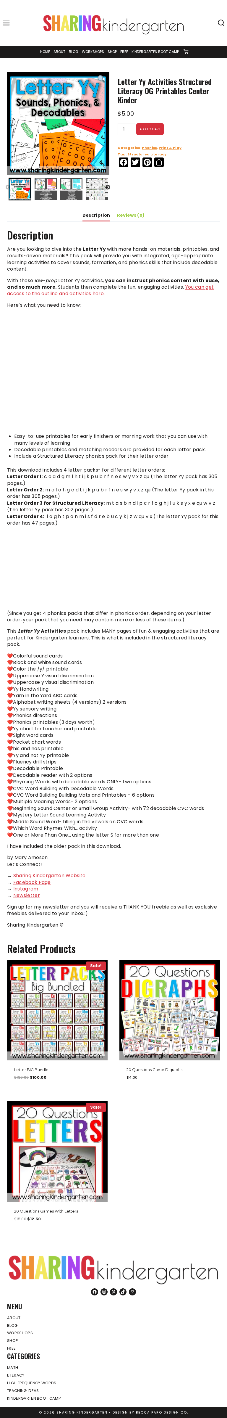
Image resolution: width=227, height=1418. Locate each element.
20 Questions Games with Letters (46, 1211)
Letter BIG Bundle (31, 1069)
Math (12, 1367)
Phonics (149, 147)
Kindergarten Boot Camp (155, 51)
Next (108, 187)
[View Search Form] (221, 23)
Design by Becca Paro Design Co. (150, 1412)
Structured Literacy (146, 154)
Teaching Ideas (23, 1390)
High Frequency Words (31, 1383)
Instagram (25, 888)
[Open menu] (6, 23)
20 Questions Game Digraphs (154, 1069)
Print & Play (170, 147)
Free (124, 51)
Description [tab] (96, 215)
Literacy (16, 1375)
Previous (8, 187)
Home (45, 51)
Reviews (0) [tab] (131, 215)
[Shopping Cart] (186, 51)
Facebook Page (32, 882)
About (59, 51)
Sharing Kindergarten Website (49, 875)
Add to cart (150, 129)
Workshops (93, 51)
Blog (73, 51)
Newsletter (26, 895)
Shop (112, 51)
